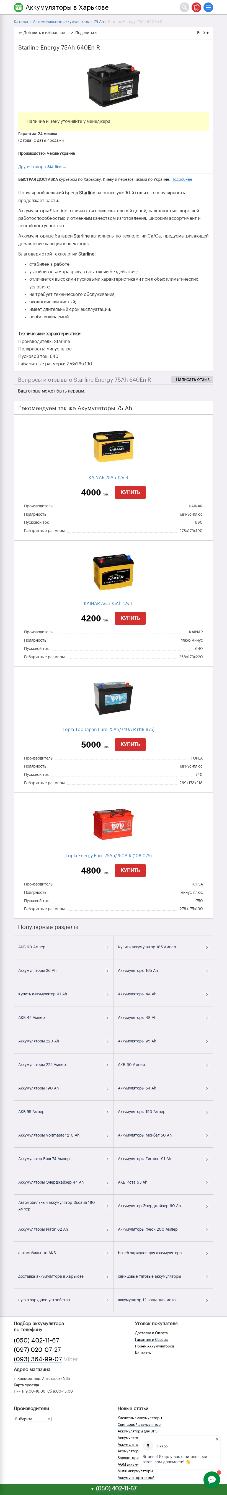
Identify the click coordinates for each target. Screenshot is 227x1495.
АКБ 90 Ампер (31, 947)
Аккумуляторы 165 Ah (138, 971)
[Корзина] (196, 7)
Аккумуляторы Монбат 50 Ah (145, 1135)
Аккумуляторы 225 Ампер (42, 1065)
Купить (130, 492)
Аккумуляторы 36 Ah (37, 971)
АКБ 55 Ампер (31, 1112)
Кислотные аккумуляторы (140, 1418)
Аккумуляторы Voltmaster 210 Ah (48, 1135)
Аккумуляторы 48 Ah (137, 1018)
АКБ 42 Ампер (31, 1018)
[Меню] (208, 7)
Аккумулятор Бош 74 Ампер (44, 1159)
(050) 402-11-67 (36, 1341)
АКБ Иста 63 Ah (132, 1182)
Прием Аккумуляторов (154, 1346)
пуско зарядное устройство (44, 1300)
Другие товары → (42, 167)
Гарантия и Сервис (151, 1339)
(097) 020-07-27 (37, 1350)
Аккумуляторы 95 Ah (137, 1041)
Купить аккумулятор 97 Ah (42, 994)
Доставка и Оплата (151, 1333)
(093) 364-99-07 (38, 1359)
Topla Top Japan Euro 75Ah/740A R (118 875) (108, 729)
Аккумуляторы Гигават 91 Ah (144, 1159)
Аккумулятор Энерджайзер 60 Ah (149, 1206)
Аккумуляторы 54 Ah (137, 1088)
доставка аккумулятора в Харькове (51, 1277)
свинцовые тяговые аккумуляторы (149, 1277)
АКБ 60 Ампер (131, 1065)
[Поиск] (184, 7)
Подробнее (181, 180)
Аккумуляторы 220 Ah (38, 1041)
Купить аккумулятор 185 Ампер (147, 947)
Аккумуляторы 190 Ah (38, 1088)
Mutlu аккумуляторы (135, 1471)
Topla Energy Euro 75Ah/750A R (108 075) (109, 856)
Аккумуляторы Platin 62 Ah (43, 1229)
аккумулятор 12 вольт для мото (147, 1300)
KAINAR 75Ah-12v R (108, 478)
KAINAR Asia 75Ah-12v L (108, 603)
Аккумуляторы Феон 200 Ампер (148, 1229)
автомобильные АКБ (37, 1253)
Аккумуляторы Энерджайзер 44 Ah (51, 1182)
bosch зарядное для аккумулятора (150, 1253)
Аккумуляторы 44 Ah (137, 994)
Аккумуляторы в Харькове (67, 7)
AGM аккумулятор (133, 1464)
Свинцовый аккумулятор (139, 1424)
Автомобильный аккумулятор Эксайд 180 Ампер (56, 1206)
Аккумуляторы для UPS (138, 1431)
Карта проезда (26, 1385)
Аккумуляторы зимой (136, 1477)
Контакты (143, 1353)
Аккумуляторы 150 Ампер (142, 1112)
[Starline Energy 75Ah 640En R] (113, 84)
